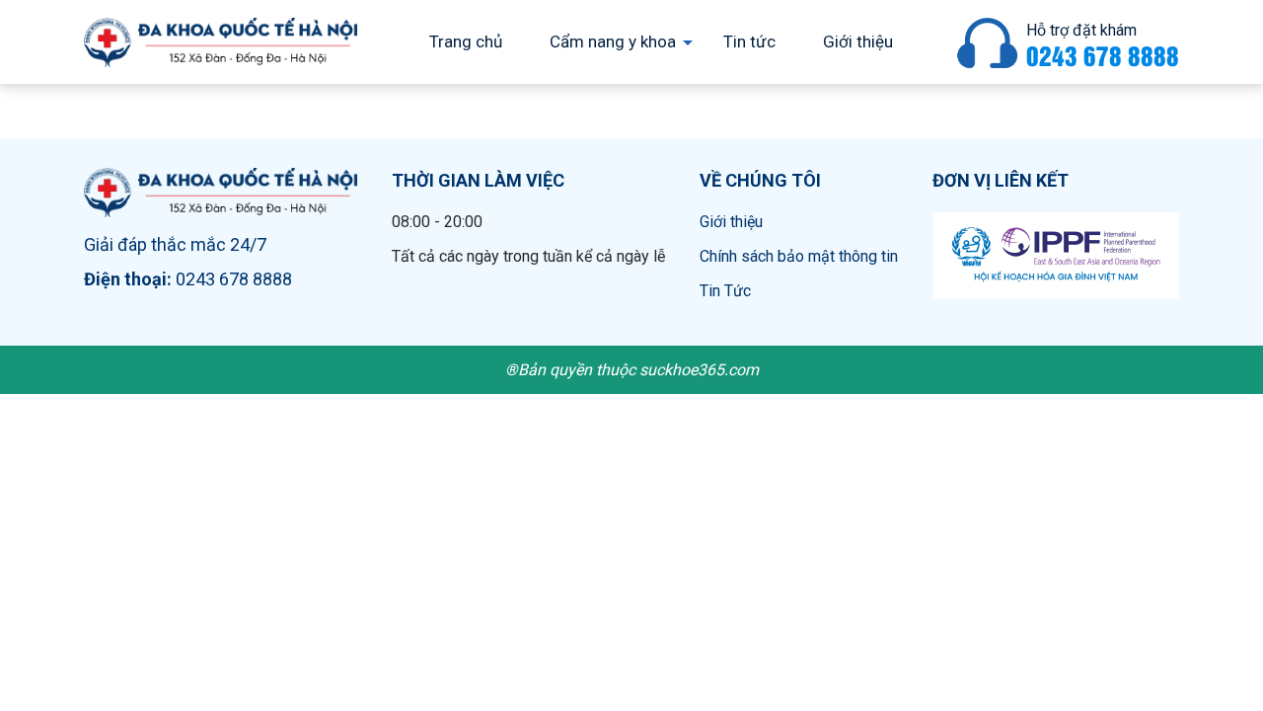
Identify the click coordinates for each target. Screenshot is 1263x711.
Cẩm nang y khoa (613, 41)
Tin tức (749, 41)
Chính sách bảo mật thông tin (799, 256)
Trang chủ (465, 41)
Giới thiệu (858, 41)
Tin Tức (725, 290)
